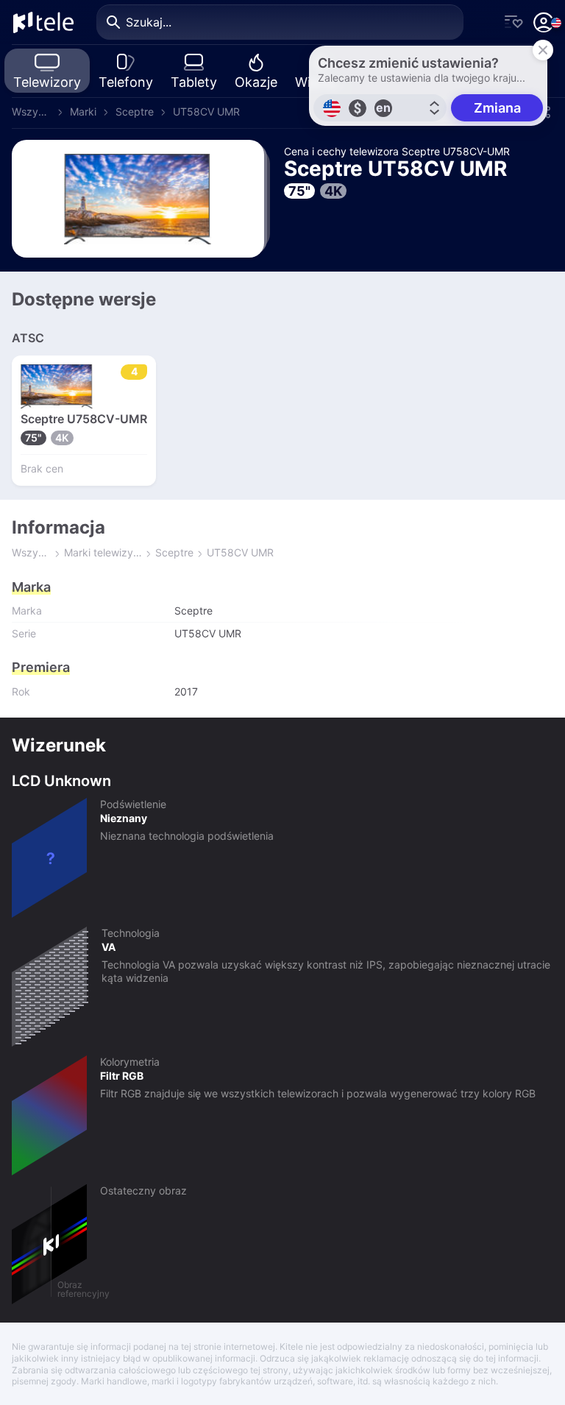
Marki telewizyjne (103, 552)
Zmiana (497, 108)
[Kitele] (43, 22)
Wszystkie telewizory (31, 111)
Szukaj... (148, 22)
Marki (83, 111)
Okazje (256, 82)
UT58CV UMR (206, 111)
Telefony (126, 82)
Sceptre (135, 111)
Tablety (194, 82)
